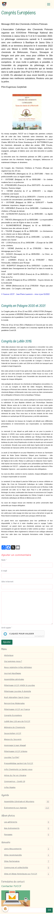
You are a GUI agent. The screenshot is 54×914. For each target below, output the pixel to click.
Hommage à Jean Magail (15, 745)
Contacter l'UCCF (11, 886)
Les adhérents (26, 822)
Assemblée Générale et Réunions (26, 801)
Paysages (26, 834)
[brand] (4, 4)
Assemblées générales (14, 679)
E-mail (4, 571)
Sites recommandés (26, 855)
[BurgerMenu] (48, 4)
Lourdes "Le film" (11, 757)
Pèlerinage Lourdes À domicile (17, 691)
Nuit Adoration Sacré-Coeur (16, 697)
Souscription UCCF (12, 733)
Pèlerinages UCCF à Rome (15, 751)
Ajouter (7, 642)
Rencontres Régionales (14, 703)
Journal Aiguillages (12, 673)
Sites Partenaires (26, 861)
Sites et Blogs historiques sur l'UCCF (26, 874)
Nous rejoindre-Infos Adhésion (18, 667)
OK (49, 910)
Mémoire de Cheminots (14, 727)
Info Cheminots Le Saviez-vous (18, 769)
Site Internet (7, 582)
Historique (8, 655)
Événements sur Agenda (26, 808)
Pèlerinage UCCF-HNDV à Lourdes (19, 685)
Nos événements (26, 828)
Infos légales (9, 787)
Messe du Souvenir (12, 739)
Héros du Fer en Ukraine (15, 775)
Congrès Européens (13, 715)
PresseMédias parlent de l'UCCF (18, 763)
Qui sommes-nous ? (13, 661)
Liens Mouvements (26, 849)
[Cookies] (5, 909)
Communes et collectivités (26, 867)
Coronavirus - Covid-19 (14, 781)
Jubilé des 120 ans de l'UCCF (17, 721)
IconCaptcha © (39, 636)
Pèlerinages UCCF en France (17, 709)
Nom (3, 560)
